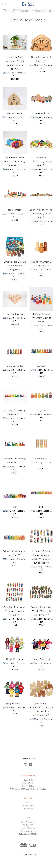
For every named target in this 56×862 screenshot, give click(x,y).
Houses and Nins (41, 113)
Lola (15, 507)
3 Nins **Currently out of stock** (41, 264)
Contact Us (28, 780)
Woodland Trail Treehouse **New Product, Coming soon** (14, 63)
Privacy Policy (28, 806)
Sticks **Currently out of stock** (15, 553)
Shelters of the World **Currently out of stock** (41, 214)
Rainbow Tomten (15, 366)
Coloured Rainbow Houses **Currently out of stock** (14, 161)
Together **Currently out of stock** (14, 460)
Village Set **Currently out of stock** (41, 161)
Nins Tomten (14, 210)
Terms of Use (28, 809)
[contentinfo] (28, 806)
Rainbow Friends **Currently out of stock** (41, 318)
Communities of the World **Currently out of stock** (41, 611)
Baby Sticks (41, 458)
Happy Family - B (41, 659)
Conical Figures (15, 314)
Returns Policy (28, 783)
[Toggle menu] (4, 4)
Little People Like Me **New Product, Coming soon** (15, 266)
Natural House (14, 113)
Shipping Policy (28, 786)
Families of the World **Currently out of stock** (15, 611)
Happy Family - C (14, 703)
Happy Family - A (14, 659)
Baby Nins (41, 410)
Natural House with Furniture (41, 59)
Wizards (41, 366)
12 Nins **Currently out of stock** (14, 412)
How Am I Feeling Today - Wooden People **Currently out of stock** (41, 557)
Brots (41, 507)
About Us (28, 803)
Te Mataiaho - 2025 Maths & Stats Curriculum (28, 789)
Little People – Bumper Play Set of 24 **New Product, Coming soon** (41, 709)
